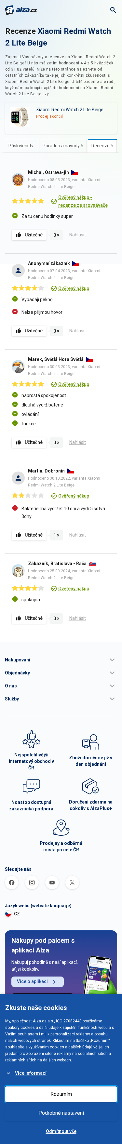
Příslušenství (21, 145)
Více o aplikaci (32, 981)
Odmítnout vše (61, 1131)
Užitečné (34, 234)
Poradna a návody (63, 145)
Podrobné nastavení (61, 1113)
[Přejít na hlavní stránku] (21, 10)
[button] (61, 660)
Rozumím (61, 1094)
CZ (17, 913)
